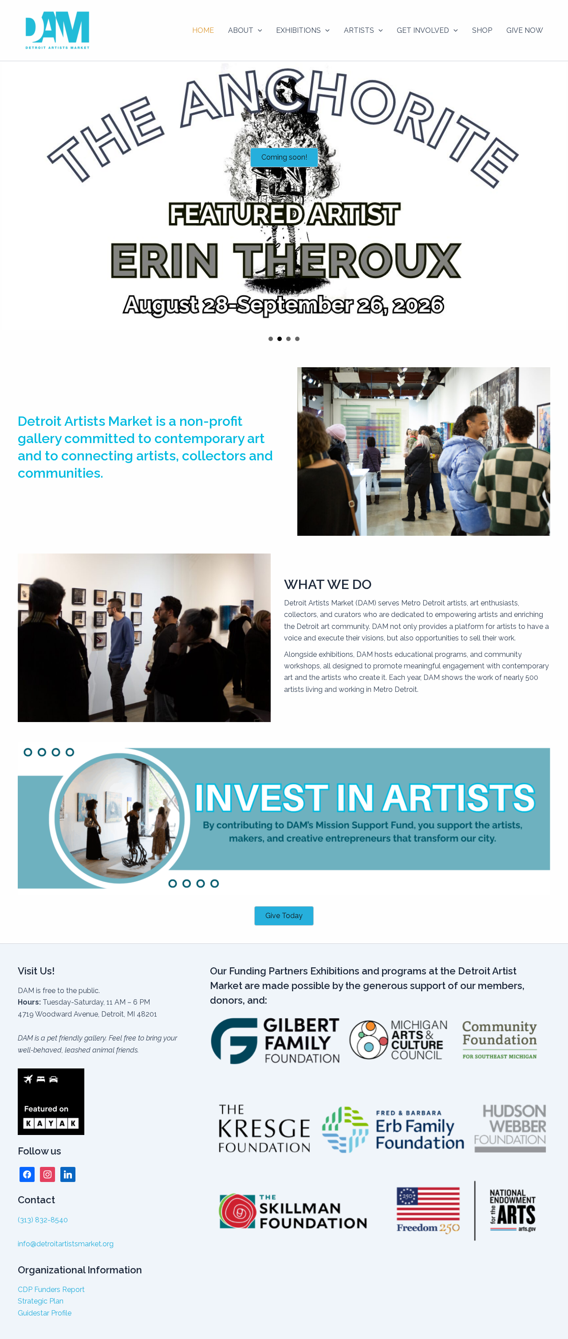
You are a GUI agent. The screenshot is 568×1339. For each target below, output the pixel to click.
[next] (556, 196)
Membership (297, 339)
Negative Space (270, 339)
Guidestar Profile (44, 1313)
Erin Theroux (279, 339)
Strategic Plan (40, 1301)
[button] (257, 30)
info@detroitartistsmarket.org (66, 1244)
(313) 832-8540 (43, 1220)
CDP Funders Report (51, 1289)
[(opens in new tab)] (284, 818)
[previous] (11, 196)
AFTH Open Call (288, 339)
